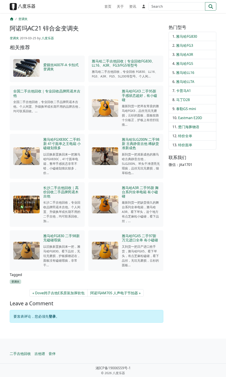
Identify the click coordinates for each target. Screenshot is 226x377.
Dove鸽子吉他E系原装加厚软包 (60, 293)
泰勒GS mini (186, 108)
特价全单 (185, 135)
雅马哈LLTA (185, 81)
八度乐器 (26, 6)
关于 (120, 6)
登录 (52, 316)
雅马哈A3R (184, 54)
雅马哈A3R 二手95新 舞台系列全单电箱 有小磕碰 (140, 192)
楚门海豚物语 (188, 126)
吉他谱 (39, 353)
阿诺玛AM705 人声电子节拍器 (114, 293)
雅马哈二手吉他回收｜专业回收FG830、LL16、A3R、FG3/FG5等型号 (123, 63)
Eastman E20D (190, 117)
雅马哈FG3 (184, 45)
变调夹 (23, 19)
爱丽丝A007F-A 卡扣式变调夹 (61, 66)
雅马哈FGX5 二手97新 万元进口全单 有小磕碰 (140, 237)
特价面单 (185, 145)
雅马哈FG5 (184, 63)
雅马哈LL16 (185, 72)
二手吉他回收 (20, 353)
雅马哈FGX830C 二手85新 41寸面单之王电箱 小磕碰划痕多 (62, 143)
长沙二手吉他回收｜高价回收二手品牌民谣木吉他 (61, 192)
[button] (143, 6)
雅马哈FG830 (186, 36)
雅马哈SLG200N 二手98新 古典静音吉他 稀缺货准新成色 (140, 143)
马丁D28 (183, 99)
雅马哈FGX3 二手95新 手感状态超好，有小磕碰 (139, 95)
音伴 (52, 353)
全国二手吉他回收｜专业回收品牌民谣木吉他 (46, 93)
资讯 (132, 6)
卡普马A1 (183, 90)
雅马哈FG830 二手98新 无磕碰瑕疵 (61, 237)
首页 (107, 6)
